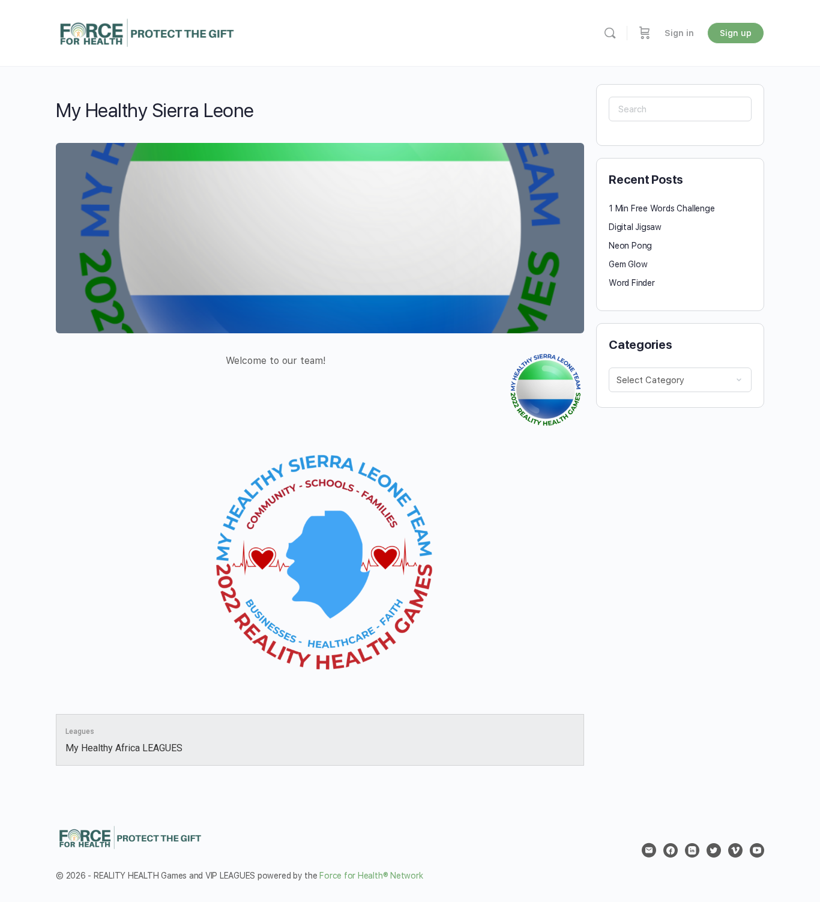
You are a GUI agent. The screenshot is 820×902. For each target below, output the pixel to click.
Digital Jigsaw (635, 227)
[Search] (610, 33)
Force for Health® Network (371, 875)
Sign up (736, 33)
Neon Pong (630, 245)
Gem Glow (628, 264)
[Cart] (645, 33)
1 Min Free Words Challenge (662, 208)
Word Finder (632, 283)
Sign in (679, 33)
